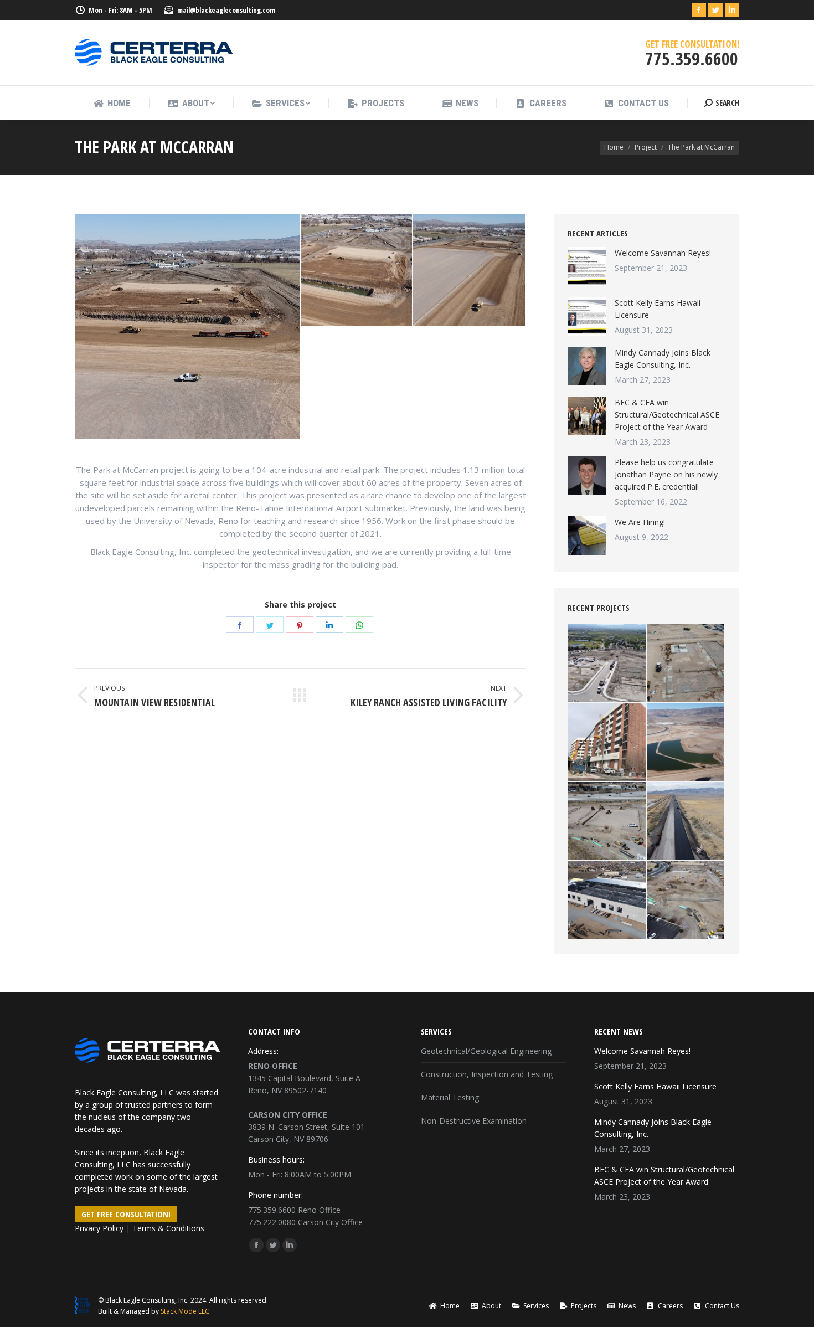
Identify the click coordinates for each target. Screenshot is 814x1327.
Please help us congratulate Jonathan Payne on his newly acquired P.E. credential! (666, 474)
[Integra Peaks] (686, 900)
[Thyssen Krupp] (686, 663)
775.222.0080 (272, 1222)
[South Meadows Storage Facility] (607, 821)
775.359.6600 (272, 1210)
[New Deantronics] (607, 900)
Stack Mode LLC (185, 1311)
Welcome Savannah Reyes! (663, 253)
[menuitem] (112, 103)
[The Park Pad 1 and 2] (188, 326)
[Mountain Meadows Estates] (607, 663)
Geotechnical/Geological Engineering (486, 1051)
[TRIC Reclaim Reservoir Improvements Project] (686, 743)
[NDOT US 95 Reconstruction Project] (686, 821)
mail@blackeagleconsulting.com (226, 10)
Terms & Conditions (168, 1228)
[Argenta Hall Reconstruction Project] (607, 743)
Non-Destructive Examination (474, 1120)
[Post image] (587, 266)
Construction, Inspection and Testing (487, 1074)
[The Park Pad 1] (357, 270)
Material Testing (450, 1097)
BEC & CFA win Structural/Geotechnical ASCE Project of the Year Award (667, 414)
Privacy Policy (99, 1228)
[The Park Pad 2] (469, 270)
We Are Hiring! (640, 522)
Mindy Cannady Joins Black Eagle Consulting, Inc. (662, 358)
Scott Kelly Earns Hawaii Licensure (657, 308)
